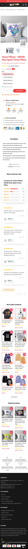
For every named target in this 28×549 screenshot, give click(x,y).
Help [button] (25, 547)
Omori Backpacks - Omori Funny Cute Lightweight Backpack (7, 367)
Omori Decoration (10, 9)
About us (3, 494)
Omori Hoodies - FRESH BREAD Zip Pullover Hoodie (19, 367)
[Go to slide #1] (10, 50)
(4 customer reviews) (14, 66)
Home (2, 9)
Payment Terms (5, 512)
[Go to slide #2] (18, 50)
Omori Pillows (21, 9)
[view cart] (26, 5)
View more (14, 397)
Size (3, 71)
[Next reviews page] (24, 294)
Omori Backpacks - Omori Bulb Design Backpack (19, 322)
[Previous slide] (3, 29)
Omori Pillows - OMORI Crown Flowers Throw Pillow (7, 421)
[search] (23, 5)
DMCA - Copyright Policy (7, 501)
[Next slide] (25, 29)
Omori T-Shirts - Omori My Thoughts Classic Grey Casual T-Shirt (20, 344)
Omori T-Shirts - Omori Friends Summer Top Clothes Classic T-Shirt (7, 344)
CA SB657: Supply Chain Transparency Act (11, 503)
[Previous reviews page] (17, 294)
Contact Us (3, 517)
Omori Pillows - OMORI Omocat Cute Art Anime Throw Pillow (20, 445)
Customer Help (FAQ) (6, 519)
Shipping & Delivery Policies (7, 510)
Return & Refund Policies (7, 515)
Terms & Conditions (5, 496)
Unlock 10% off (3, 542)
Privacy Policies (5, 499)
